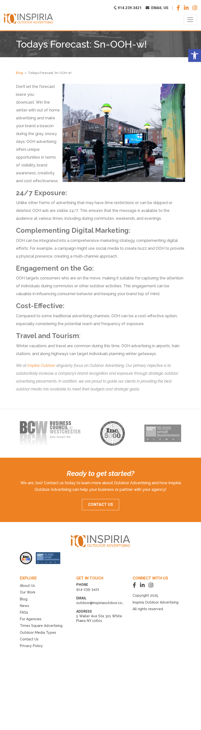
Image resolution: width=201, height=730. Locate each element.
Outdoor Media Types (38, 632)
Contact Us (29, 639)
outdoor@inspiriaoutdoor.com (100, 603)
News (24, 606)
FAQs (24, 612)
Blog (19, 73)
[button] (194, 55)
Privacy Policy (31, 646)
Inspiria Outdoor (41, 365)
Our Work (27, 592)
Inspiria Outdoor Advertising (155, 602)
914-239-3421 (87, 589)
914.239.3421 (129, 8)
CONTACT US (100, 504)
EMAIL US (159, 8)
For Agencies (30, 619)
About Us (27, 586)
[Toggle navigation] (190, 20)
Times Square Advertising (41, 626)
